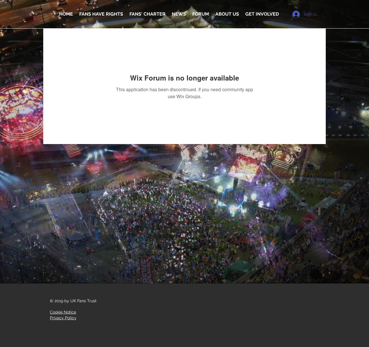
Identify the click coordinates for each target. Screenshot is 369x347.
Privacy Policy (63, 318)
